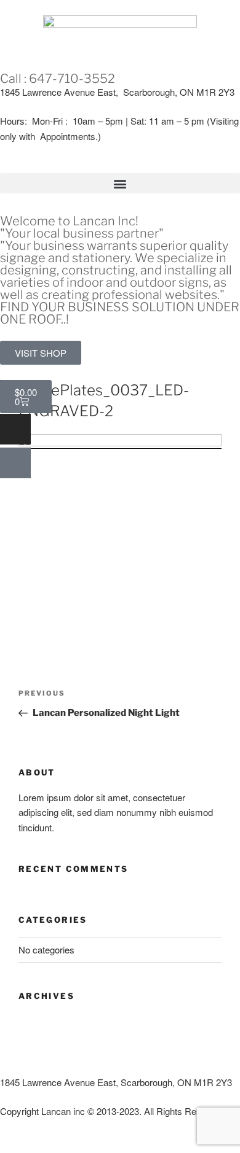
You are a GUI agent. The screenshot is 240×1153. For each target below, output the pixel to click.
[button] (120, 183)
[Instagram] (15, 429)
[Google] (15, 463)
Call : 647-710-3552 (57, 78)
